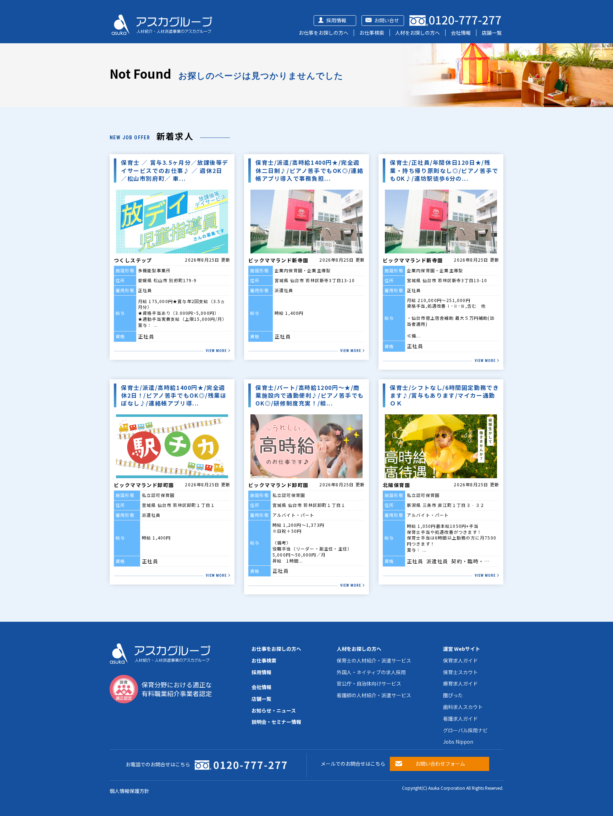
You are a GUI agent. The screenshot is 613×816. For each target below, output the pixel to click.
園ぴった (453, 695)
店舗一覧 (492, 32)
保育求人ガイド (460, 660)
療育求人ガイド (460, 683)
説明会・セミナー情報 (276, 721)
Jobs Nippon (458, 741)
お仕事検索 (371, 32)
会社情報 (461, 32)
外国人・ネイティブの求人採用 (371, 672)
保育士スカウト (460, 672)
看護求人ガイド (460, 718)
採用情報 (336, 20)
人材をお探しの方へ (417, 32)
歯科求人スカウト (463, 706)
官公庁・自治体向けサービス (369, 683)
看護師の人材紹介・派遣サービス (374, 695)
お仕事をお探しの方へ (323, 32)
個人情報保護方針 (129, 790)
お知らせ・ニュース (274, 710)
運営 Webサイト (461, 648)
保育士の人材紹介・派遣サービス (374, 660)
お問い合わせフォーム (440, 763)
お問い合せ (386, 20)
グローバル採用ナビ (465, 730)
